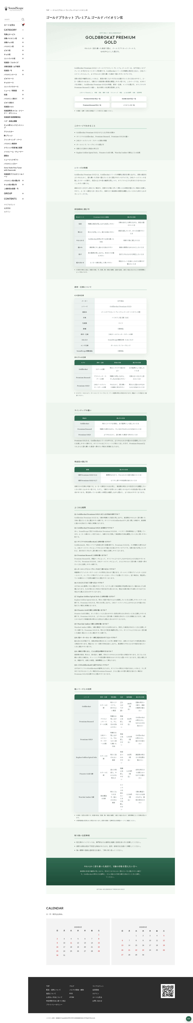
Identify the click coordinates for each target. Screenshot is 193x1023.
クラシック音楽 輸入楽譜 (13, 148)
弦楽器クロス (9, 107)
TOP (47, 10)
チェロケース (9, 83)
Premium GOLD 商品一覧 (92, 99)
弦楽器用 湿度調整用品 (12, 117)
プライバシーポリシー (54, 1004)
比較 (134, 92)
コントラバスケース (11, 87)
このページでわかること (86, 92)
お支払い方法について (54, 997)
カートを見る (14, 25)
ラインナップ (114, 92)
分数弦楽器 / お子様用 (12, 66)
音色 (100, 92)
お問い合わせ (97, 1001)
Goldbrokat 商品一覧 (129, 99)
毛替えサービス (9, 34)
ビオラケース (9, 79)
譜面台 (6, 156)
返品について (51, 993)
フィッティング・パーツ (13, 140)
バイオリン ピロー (10, 164)
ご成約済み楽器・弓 (11, 189)
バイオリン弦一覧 (129, 105)
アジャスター (9, 132)
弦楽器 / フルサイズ (11, 62)
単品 (121, 92)
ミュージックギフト (11, 160)
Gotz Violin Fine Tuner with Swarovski (13, 169)
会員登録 (7, 208)
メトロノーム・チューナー (13, 152)
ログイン (7, 212)
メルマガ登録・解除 (76, 990)
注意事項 (139, 92)
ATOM (71, 997)
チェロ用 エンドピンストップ (14, 126)
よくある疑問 (127, 92)
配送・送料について (53, 990)
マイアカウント (9, 204)
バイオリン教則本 (10, 144)
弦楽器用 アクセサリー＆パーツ (14, 175)
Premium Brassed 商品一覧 (92, 105)
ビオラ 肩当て (9, 103)
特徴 (96, 92)
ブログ (71, 986)
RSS (71, 993)
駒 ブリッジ (8, 136)
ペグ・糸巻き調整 (10, 121)
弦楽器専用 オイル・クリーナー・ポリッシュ (14, 112)
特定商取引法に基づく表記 (56, 1001)
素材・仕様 (106, 92)
